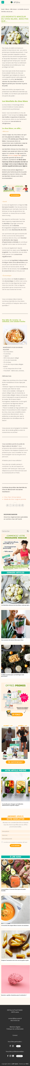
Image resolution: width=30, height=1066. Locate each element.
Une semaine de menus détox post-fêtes (12, 640)
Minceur (7, 9)
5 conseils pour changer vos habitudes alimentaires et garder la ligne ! (12, 804)
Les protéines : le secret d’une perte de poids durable (13, 890)
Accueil (2, 9)
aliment (14, 155)
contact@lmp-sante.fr (15, 1018)
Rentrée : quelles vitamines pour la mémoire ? (14, 995)
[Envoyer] (28, 531)
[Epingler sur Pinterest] (19, 505)
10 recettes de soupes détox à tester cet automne (15, 925)
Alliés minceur (13, 9)
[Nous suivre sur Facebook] (10, 1046)
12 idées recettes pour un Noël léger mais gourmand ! (12, 675)
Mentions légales (15, 1027)
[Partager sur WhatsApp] (7, 505)
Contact (15, 1035)
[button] (2, 2)
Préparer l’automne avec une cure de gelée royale (15, 960)
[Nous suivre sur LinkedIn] (13, 1056)
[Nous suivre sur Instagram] (13, 1046)
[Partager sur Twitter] (13, 505)
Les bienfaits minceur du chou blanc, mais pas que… (15, 605)
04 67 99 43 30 (15, 1020)
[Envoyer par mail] (16, 505)
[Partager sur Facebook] (10, 505)
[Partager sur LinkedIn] (22, 505)
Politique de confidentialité (15, 1029)
